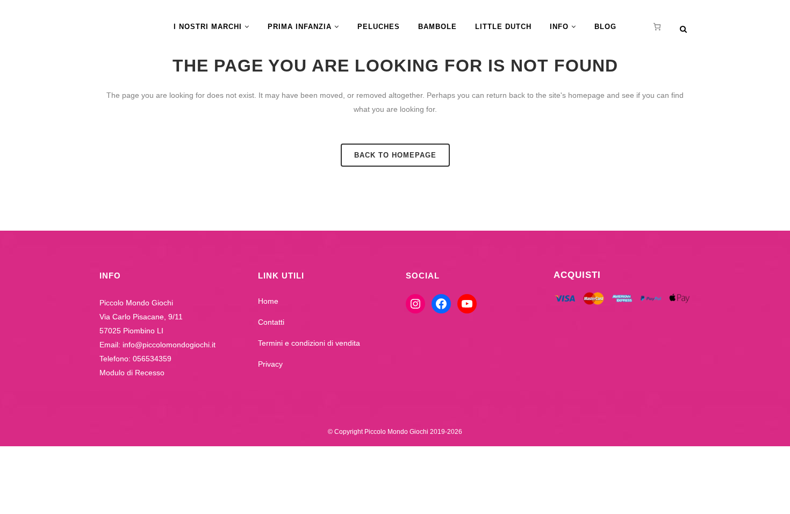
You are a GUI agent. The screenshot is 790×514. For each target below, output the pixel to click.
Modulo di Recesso (131, 372)
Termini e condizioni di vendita (309, 343)
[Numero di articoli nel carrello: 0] (657, 26)
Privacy (270, 364)
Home (268, 301)
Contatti (271, 322)
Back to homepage (395, 155)
